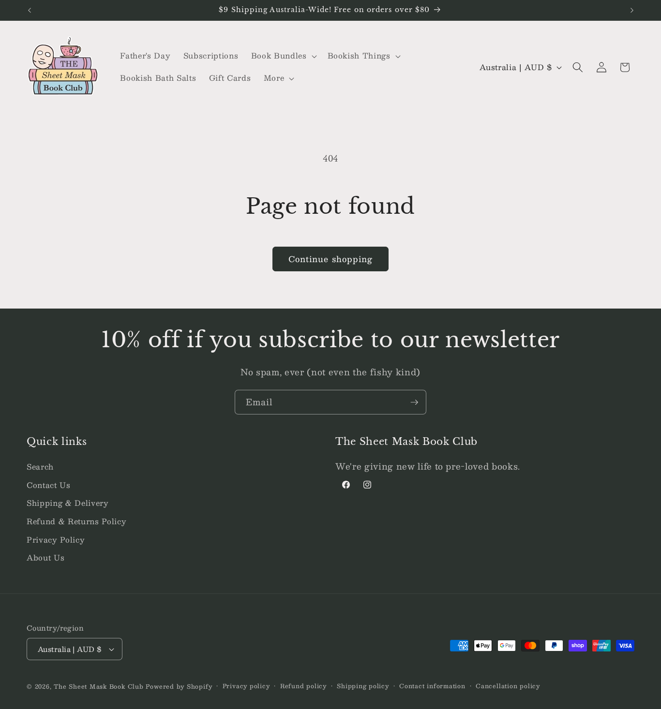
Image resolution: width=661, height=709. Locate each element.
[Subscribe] (414, 402)
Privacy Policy (56, 539)
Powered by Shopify (179, 686)
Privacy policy (246, 686)
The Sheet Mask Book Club (98, 686)
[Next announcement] (632, 10)
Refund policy (303, 686)
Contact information (432, 686)
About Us (45, 557)
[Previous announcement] (29, 10)
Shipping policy (363, 686)
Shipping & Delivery (68, 503)
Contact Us (49, 485)
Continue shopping (330, 259)
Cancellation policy (508, 686)
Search (40, 466)
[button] (283, 56)
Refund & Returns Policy (76, 521)
